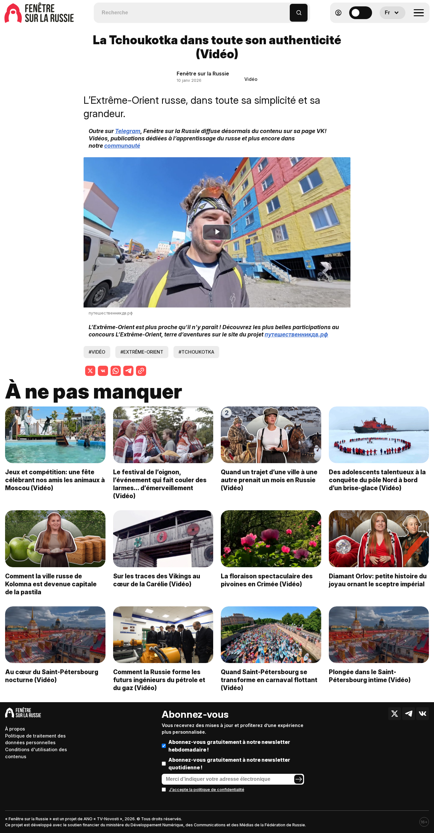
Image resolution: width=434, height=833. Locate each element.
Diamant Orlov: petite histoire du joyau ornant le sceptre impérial (378, 580)
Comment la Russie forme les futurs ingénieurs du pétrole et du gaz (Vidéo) (159, 680)
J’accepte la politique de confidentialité (206, 789)
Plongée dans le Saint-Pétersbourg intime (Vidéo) (370, 676)
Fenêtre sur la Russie (203, 73)
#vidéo (97, 352)
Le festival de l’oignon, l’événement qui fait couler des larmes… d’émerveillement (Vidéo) (160, 484)
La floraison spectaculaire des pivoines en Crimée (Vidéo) (267, 580)
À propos (15, 728)
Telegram (127, 131)
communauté (122, 145)
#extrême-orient (141, 352)
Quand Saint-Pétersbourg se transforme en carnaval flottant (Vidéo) (269, 680)
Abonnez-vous (195, 714)
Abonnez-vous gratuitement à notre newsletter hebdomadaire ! (229, 746)
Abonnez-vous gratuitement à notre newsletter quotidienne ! (229, 764)
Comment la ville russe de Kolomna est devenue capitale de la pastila (51, 584)
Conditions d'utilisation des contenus (36, 753)
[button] (285, 9)
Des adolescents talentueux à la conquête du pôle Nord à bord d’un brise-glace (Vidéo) (377, 480)
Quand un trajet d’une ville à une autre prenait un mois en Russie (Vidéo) (269, 480)
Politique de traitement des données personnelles (35, 739)
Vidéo (250, 79)
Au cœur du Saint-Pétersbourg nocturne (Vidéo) (51, 676)
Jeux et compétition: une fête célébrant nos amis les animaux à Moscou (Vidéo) (55, 480)
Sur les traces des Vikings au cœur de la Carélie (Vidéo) (156, 580)
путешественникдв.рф (111, 313)
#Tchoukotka (196, 352)
